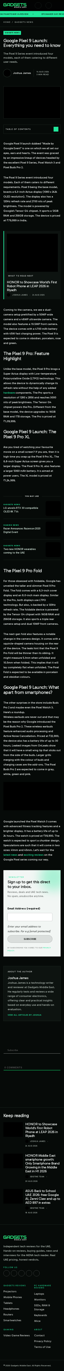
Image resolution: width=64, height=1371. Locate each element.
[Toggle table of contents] (56, 129)
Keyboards (40, 1315)
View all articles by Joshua (24, 1015)
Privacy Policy (42, 1341)
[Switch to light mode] (49, 5)
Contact (39, 1335)
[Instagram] (14, 1273)
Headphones (11, 1308)
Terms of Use (42, 1347)
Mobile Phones (12, 1297)
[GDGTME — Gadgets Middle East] (14, 5)
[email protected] (39, 931)
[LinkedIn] (29, 1273)
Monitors (40, 1299)
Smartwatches (12, 1320)
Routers (8, 1314)
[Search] (38, 5)
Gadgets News (24, 22)
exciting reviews (34, 854)
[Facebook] (6, 1273)
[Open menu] (59, 5)
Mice (37, 1321)
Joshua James (37, 1141)
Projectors (9, 1291)
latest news (10, 854)
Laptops (39, 1293)
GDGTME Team (37, 1177)
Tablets (7, 1303)
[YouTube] (36, 1273)
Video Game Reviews (16, 1335)
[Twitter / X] (21, 1273)
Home (7, 22)
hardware (9, 392)
